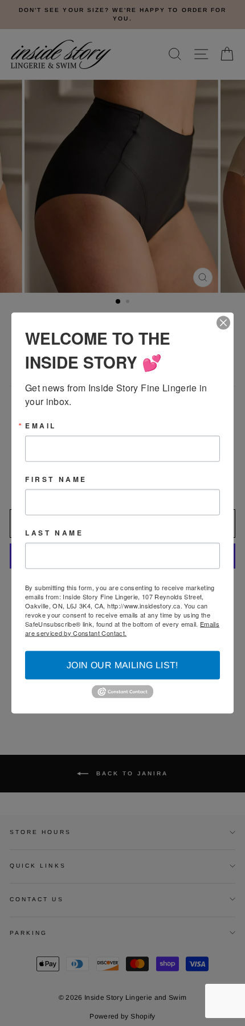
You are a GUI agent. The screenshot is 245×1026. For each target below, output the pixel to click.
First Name (56, 478)
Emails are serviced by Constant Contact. (122, 628)
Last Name (54, 532)
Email (40, 425)
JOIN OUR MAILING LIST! (122, 664)
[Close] (223, 322)
